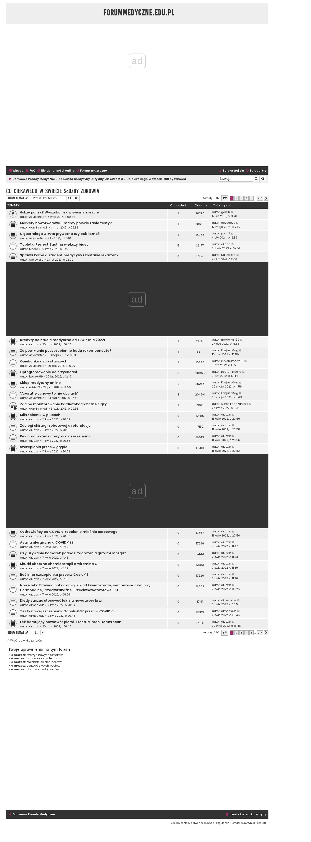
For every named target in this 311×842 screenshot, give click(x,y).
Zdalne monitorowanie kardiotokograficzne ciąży (63, 404)
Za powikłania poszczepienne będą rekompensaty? (65, 350)
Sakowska (36, 260)
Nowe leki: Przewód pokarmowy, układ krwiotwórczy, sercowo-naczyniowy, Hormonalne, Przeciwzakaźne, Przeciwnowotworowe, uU (85, 587)
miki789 (34, 387)
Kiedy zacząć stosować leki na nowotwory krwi (61, 600)
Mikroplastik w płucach (40, 415)
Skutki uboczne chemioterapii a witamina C (58, 564)
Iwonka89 (36, 376)
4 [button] (246, 198)
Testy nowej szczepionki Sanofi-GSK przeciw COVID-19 (67, 611)
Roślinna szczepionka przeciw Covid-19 (54, 574)
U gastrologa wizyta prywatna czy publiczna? (60, 233)
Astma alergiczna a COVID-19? (47, 542)
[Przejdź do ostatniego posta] (232, 212)
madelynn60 (230, 339)
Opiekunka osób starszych (43, 361)
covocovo (228, 223)
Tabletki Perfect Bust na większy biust (54, 244)
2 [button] (236, 198)
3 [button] (241, 198)
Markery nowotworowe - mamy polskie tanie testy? (66, 223)
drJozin (34, 344)
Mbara (33, 249)
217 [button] (260, 198)
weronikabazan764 (234, 404)
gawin (225, 212)
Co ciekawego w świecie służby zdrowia (52, 191)
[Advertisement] (137, 132)
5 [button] (251, 198)
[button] (224, 198)
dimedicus (36, 605)
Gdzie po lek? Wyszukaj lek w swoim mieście (59, 212)
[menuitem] (30, 171)
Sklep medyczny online (40, 382)
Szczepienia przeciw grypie (43, 447)
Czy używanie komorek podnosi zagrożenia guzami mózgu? (73, 553)
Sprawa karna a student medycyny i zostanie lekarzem (69, 255)
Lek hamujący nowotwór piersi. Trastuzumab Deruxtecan (70, 622)
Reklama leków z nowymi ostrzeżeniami (55, 436)
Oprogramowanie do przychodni (48, 372)
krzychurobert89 (232, 361)
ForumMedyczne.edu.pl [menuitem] (139, 12)
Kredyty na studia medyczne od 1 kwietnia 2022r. (63, 340)
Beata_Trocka (231, 372)
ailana (225, 244)
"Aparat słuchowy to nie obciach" (49, 393)
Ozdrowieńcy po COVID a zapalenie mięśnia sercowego (68, 531)
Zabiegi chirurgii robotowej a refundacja (55, 425)
